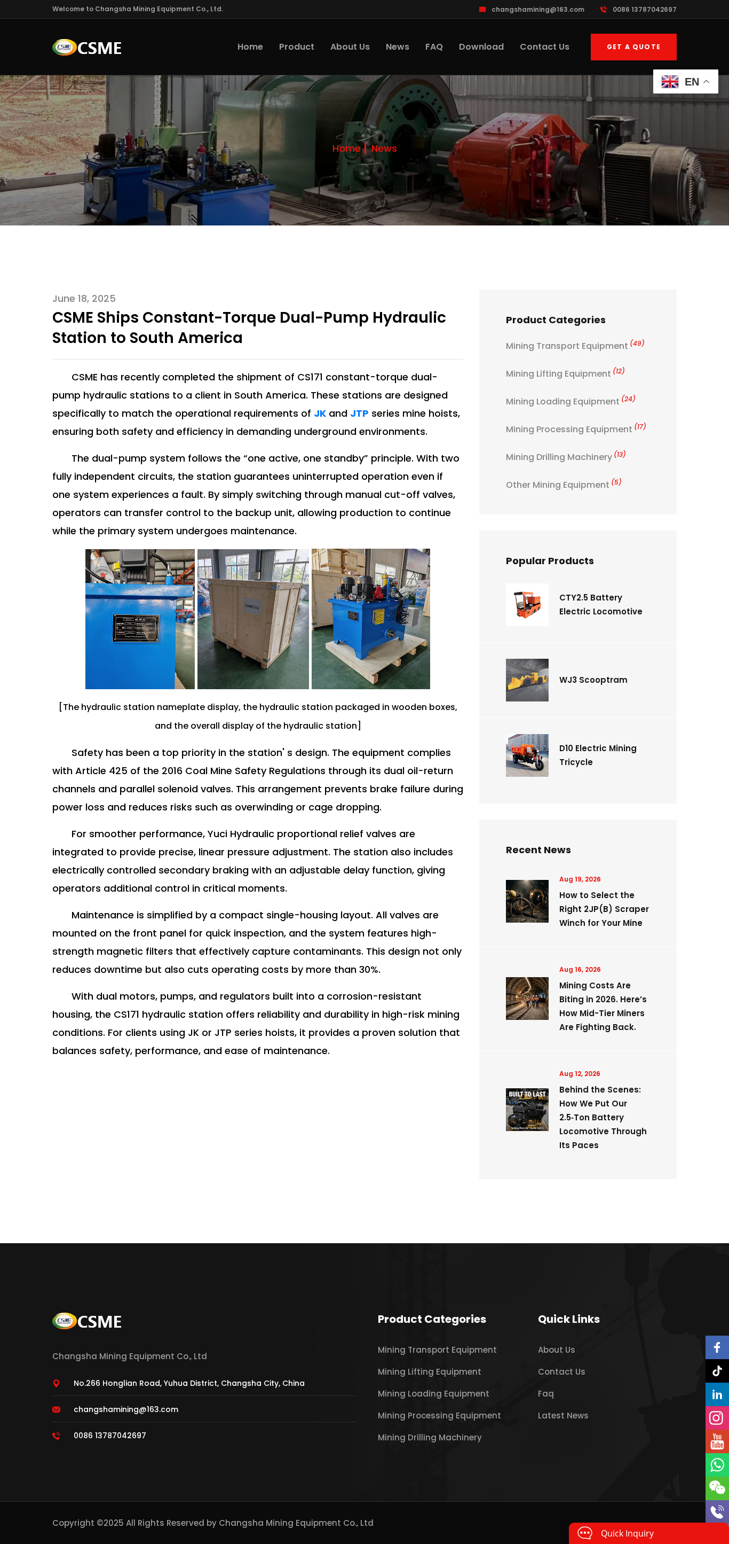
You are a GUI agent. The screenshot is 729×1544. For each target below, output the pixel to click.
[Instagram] (717, 1418)
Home (250, 47)
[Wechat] (717, 1488)
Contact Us (544, 47)
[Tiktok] (717, 1371)
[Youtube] (717, 1441)
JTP (359, 413)
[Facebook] (717, 1347)
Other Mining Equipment (564, 485)
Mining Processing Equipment (576, 429)
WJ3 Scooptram (593, 679)
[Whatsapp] (717, 1465)
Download (481, 47)
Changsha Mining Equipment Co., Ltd (296, 1523)
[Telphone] (717, 1512)
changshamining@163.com (538, 9)
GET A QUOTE (634, 46)
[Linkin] (717, 1394)
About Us (350, 47)
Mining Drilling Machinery (566, 457)
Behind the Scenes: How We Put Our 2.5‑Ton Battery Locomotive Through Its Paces (603, 1117)
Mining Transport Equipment (575, 346)
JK (320, 413)
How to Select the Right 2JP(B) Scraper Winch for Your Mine (604, 909)
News (397, 47)
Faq (546, 1393)
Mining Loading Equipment (571, 401)
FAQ (434, 47)
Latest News (563, 1415)
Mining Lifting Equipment (565, 374)
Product (296, 47)
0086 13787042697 (645, 9)
